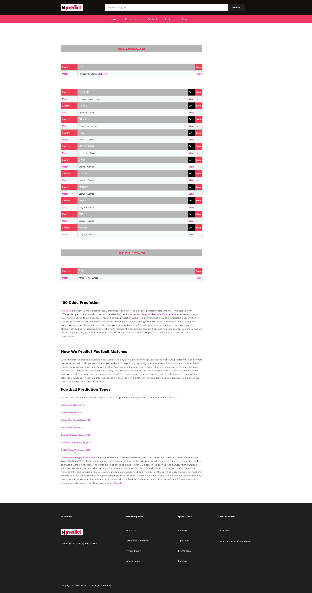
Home (113, 19)
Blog (184, 19)
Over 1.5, (125, 457)
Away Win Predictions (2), (76, 420)
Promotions (132, 19)
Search (236, 7)
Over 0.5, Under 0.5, (108, 457)
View (199, 74)
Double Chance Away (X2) (76, 442)
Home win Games (71, 405)
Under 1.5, (136, 457)
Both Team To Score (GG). (76, 450)
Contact (152, 19)
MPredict (76, 472)
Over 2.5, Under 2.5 (153, 457)
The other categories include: (78, 457)
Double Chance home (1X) (76, 435)
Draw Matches (69, 412)
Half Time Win (69, 427)
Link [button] (167, 19)
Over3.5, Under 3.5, (177, 457)
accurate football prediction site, (155, 314)
